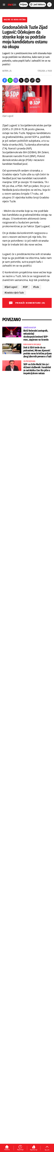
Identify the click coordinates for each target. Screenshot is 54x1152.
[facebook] (4, 80)
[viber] (15, 80)
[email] (26, 80)
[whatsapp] (10, 80)
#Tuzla (36, 287)
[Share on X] (21, 80)
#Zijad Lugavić (11, 287)
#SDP (25, 287)
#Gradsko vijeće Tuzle (14, 292)
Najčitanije (33, 1150)
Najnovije (20, 1150)
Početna (7, 1150)
